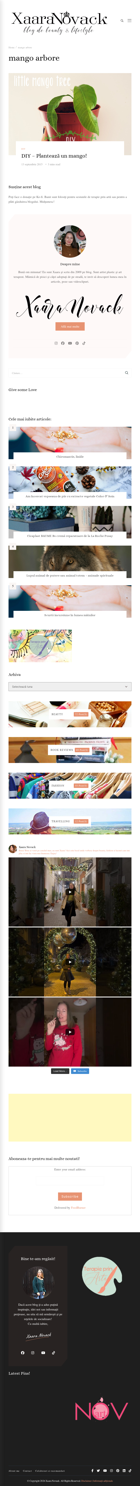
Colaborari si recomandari (50, 1470)
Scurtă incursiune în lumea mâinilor (69, 615)
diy (23, 148)
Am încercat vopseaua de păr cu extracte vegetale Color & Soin (70, 496)
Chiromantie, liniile (70, 456)
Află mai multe (70, 326)
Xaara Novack (52, 1480)
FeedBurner (78, 1207)
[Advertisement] (70, 1118)
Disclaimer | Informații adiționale (97, 1480)
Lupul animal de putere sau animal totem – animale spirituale (70, 575)
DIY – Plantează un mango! (54, 156)
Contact (27, 1470)
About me (14, 1470)
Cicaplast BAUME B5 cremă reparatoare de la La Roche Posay (70, 536)
